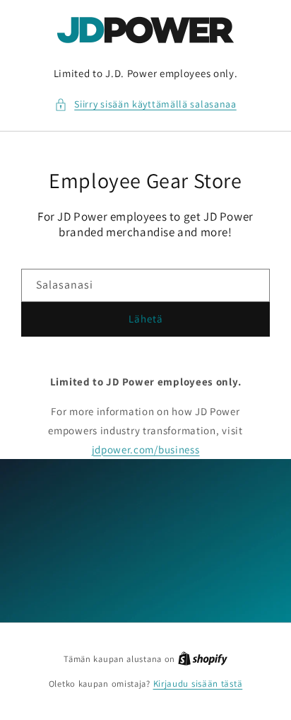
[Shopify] (202, 659)
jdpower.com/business (146, 449)
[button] (145, 104)
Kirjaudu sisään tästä (198, 684)
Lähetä (146, 318)
